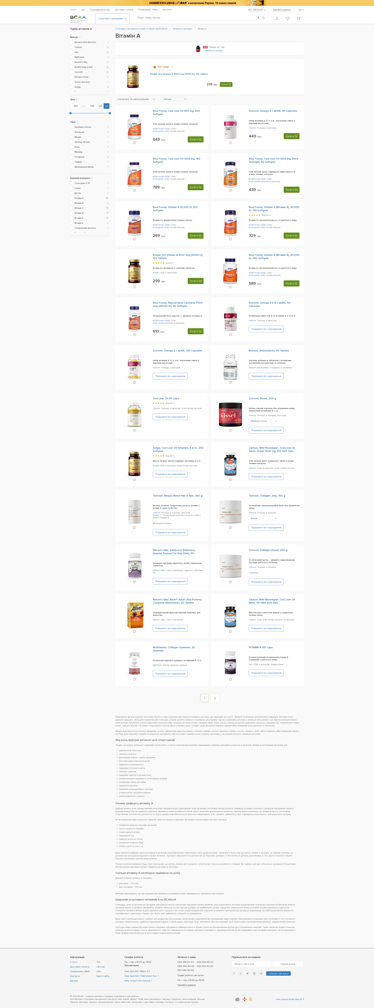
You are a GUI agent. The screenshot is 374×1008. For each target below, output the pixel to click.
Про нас (101, 966)
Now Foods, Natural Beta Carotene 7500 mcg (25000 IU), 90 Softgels (178, 304)
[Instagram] (241, 973)
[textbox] (136, 99)
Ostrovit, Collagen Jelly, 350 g (267, 495)
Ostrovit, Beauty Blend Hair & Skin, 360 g (177, 495)
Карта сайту (103, 976)
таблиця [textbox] (167, 99)
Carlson (252, 468)
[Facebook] (234, 973)
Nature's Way (159, 570)
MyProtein (157, 665)
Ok (106, 106)
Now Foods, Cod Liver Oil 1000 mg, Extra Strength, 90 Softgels (273, 160)
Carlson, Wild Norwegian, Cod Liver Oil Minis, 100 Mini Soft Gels (272, 601)
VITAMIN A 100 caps (261, 647)
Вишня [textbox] (254, 518)
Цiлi (83, 9)
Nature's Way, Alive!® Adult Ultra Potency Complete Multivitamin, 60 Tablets (177, 601)
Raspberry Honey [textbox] (259, 421)
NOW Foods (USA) (161, 128)
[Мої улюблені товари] (288, 18)
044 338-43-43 (186, 962)
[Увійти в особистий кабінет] (277, 18)
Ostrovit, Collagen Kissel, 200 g (268, 550)
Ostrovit (252, 128)
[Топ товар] (133, 76)
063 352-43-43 (205, 966)
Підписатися (287, 964)
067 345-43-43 (186, 970)
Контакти (167, 9)
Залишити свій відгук (278, 973)
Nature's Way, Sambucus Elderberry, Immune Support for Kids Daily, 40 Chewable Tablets (174, 553)
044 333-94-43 (205, 962)
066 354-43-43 (186, 966)
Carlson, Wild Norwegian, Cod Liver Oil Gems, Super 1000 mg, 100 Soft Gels (272, 449)
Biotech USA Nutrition (259, 367)
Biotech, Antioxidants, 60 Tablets (269, 350)
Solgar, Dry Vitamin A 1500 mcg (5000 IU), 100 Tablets (179, 74)
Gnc (250, 664)
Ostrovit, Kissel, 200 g (262, 398)
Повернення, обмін (147, 9)
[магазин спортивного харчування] (80, 17)
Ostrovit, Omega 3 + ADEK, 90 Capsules (273, 110)
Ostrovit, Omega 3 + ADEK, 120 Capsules (177, 350)
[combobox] (135, 99)
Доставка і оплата (124, 9)
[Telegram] (261, 973)
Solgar (156, 272)
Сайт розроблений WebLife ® (290, 999)
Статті (73, 9)
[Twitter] (247, 973)
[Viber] (254, 973)
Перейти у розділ (213, 50)
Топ (98, 962)
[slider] (70, 113)
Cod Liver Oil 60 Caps (166, 398)
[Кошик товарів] (298, 18)
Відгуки (74, 980)
